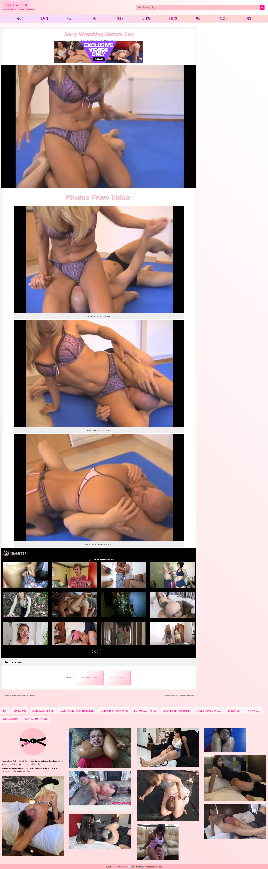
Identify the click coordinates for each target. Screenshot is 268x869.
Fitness (173, 18)
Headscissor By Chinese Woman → (180, 695)
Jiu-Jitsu (146, 18)
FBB (198, 18)
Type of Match (253, 710)
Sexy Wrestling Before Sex (99, 34)
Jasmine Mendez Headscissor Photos (77, 710)
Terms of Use (234, 710)
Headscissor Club (15, 5)
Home (20, 18)
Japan (95, 18)
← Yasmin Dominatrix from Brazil (18, 695)
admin (83, 40)
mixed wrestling (112, 40)
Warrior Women (10, 719)
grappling (89, 677)
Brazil (44, 18)
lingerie (117, 677)
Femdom (222, 18)
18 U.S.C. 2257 (20, 710)
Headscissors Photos (42, 710)
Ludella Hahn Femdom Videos (114, 710)
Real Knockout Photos (145, 710)
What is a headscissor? (35, 719)
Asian (70, 18)
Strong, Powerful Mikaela (209, 710)
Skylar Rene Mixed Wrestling (176, 710)
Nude (248, 18)
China (120, 18)
